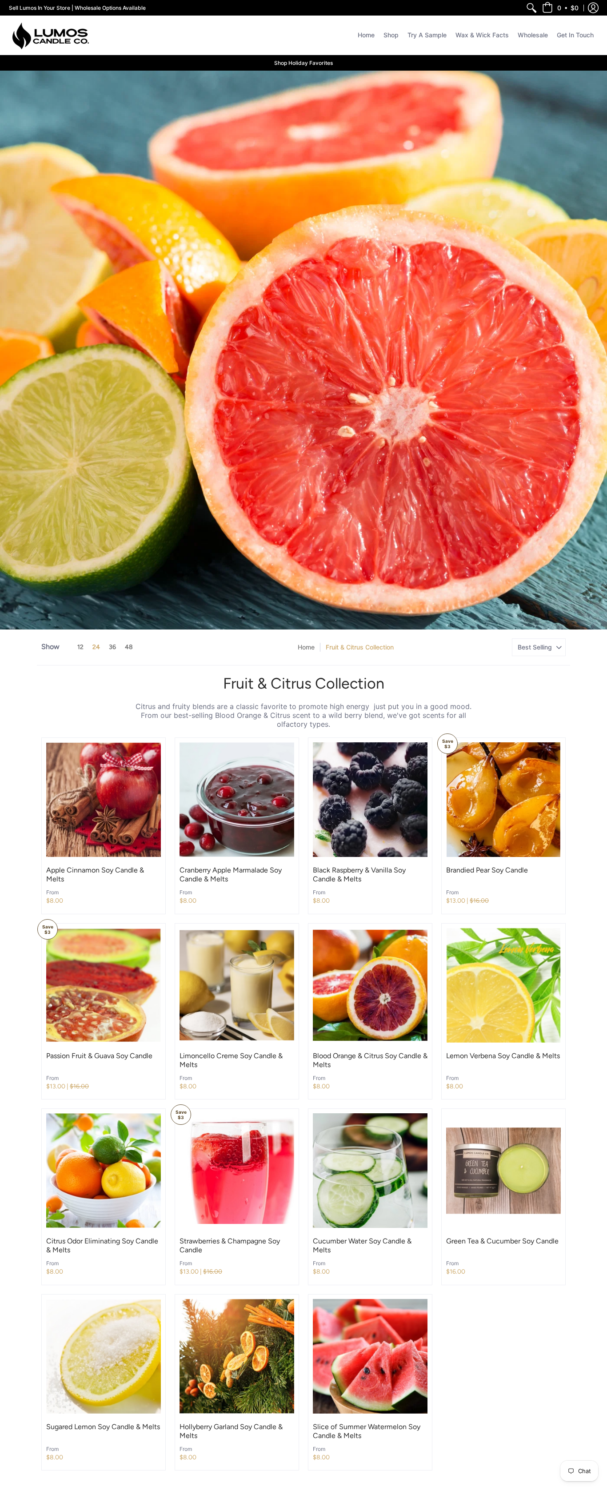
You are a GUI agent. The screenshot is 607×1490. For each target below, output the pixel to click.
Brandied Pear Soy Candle (487, 870)
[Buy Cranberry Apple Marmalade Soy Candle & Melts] (237, 799)
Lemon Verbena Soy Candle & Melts (503, 1056)
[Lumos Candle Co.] (51, 35)
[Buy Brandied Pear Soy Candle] (503, 799)
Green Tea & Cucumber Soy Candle (502, 1241)
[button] (560, 8)
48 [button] (129, 647)
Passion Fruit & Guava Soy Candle (99, 1056)
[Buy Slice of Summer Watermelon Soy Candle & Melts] (370, 1356)
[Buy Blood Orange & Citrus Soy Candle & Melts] (370, 985)
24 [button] (96, 647)
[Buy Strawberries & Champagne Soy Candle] (237, 1170)
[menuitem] (531, 8)
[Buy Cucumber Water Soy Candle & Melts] (370, 1170)
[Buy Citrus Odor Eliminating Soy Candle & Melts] (103, 1170)
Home (306, 647)
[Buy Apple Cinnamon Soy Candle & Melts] (103, 799)
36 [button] (112, 647)
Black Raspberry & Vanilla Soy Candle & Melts (359, 874)
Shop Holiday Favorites (303, 63)
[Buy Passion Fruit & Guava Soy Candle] (103, 985)
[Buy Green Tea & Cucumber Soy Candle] (503, 1170)
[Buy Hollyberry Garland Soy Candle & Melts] (237, 1356)
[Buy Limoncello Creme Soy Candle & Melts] (237, 985)
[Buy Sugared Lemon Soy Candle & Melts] (103, 1356)
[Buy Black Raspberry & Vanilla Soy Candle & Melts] (370, 799)
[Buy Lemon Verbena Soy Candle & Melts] (503, 985)
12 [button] (80, 647)
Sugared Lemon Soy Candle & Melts (103, 1426)
